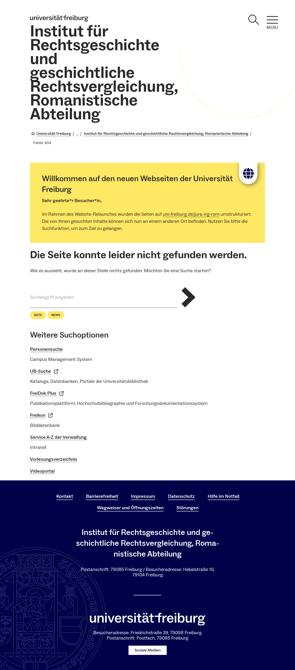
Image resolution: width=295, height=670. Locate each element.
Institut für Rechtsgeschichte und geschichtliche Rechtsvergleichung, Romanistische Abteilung (104, 73)
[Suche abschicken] (188, 297)
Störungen (187, 508)
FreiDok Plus (43, 393)
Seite (38, 315)
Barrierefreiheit (102, 496)
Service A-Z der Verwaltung (58, 437)
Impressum (143, 496)
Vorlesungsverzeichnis (53, 459)
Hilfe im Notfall (223, 496)
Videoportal (42, 471)
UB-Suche (40, 371)
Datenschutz (181, 496)
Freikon (37, 415)
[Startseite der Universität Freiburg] (59, 18)
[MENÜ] (272, 20)
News (55, 315)
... (77, 134)
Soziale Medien (148, 650)
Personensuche (46, 349)
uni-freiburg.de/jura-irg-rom (191, 214)
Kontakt (64, 496)
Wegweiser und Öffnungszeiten (130, 508)
